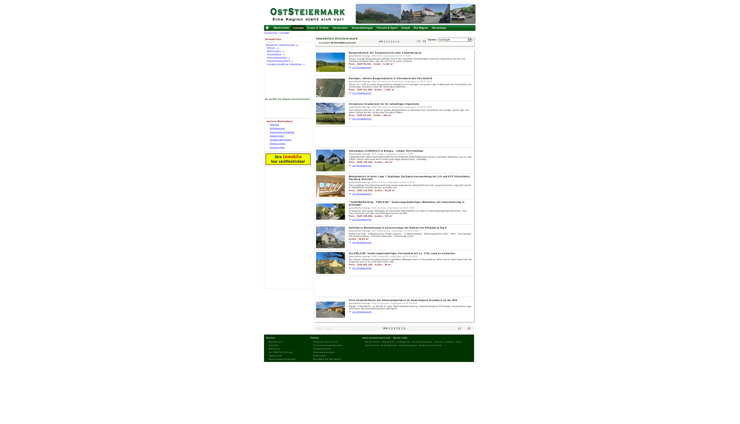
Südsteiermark (322, 349)
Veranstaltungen (362, 27)
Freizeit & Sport (387, 27)
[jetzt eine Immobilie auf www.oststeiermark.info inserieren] (288, 164)
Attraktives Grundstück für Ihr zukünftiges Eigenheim (384, 104)
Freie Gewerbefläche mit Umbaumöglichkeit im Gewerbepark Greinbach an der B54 (403, 300)
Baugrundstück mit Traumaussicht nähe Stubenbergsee (385, 52)
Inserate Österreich (325, 342)
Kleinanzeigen (277, 143)
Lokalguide (403, 342)
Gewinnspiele (277, 147)
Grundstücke (274, 54)
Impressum (275, 356)
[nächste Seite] (419, 40)
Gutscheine (372, 345)
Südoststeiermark (324, 352)
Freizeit (439, 342)
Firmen (450, 342)
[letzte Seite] (424, 40)
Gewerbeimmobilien (278, 61)
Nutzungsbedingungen (283, 359)
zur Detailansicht (362, 67)
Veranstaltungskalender (328, 345)
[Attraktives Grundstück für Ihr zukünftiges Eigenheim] (330, 123)
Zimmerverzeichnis (430, 345)
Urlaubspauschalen (281, 140)
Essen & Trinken (318, 27)
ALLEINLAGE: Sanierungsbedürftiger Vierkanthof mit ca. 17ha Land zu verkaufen (402, 253)
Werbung (274, 349)
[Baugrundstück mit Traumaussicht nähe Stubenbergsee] (330, 72)
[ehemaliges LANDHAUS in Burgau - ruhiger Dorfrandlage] (330, 170)
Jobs (458, 342)
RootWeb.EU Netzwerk (327, 359)
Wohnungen (274, 51)
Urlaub (405, 27)
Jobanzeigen (277, 136)
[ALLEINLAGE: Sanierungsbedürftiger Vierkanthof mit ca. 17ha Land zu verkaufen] (330, 273)
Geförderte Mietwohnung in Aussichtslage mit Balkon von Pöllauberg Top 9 (398, 227)
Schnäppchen (277, 128)
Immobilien (285, 33)
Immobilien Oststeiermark (280, 45)
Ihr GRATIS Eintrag (281, 352)
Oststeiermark (271, 33)
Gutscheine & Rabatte (282, 132)
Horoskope (439, 27)
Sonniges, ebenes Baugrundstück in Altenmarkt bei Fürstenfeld (390, 78)
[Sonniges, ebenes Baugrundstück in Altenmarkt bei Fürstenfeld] (330, 98)
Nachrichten (281, 27)
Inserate (298, 27)
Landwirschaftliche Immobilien (284, 64)
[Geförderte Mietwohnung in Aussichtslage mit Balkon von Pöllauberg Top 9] (330, 247)
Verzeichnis (340, 27)
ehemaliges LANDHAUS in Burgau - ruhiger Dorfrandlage (386, 151)
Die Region (421, 27)
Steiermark (319, 356)
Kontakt (273, 345)
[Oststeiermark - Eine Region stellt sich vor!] (313, 14)
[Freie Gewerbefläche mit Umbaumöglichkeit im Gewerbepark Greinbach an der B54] (330, 319)
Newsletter (275, 342)
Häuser (271, 48)
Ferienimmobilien (277, 57)
